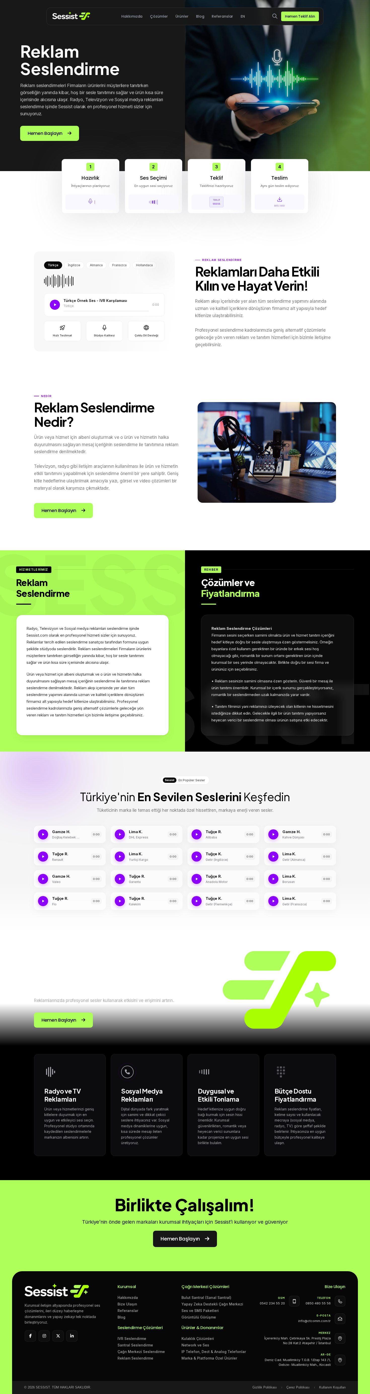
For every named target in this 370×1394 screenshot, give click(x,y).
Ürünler (182, 16)
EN (243, 16)
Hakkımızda (131, 16)
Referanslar (222, 16)
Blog (200, 16)
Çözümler (159, 16)
